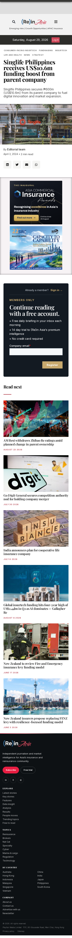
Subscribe (11, 770)
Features (7, 800)
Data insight (9, 804)
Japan (40, 879)
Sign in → (57, 290)
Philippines (43, 883)
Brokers (7, 838)
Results (6, 811)
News (27, 55)
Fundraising (46, 50)
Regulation (8, 856)
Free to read (9, 823)
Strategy (38, 55)
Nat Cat (6, 841)
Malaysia (7, 883)
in (6, 780)
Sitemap (20, 931)
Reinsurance (9, 834)
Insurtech (61, 50)
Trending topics (11, 819)
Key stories (8, 796)
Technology (9, 860)
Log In (55, 40)
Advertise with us (11, 909)
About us (7, 902)
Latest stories (10, 793)
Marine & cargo (10, 853)
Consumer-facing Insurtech (20, 50)
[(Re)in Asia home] (17, 743)
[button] (14, 22)
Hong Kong (8, 875)
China (40, 872)
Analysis (7, 808)
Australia (7, 872)
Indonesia (8, 879)
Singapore (8, 887)
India (39, 875)
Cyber (6, 849)
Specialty (7, 845)
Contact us (8, 905)
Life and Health (13, 55)
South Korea (43, 887)
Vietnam (7, 890)
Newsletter (8, 913)
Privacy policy (8, 931)
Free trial (28, 770)
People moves (10, 815)
